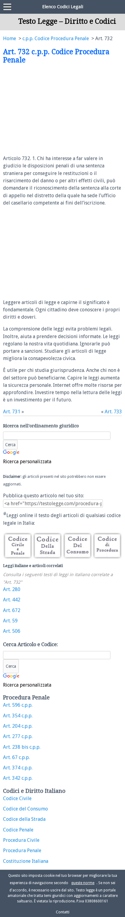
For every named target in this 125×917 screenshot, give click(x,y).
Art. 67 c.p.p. (16, 757)
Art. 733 (113, 412)
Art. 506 (11, 631)
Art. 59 (10, 621)
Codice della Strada (24, 819)
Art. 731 (11, 412)
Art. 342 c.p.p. (17, 778)
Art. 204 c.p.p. (17, 726)
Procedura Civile (21, 840)
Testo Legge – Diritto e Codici (67, 21)
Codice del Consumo (25, 809)
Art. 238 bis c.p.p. (21, 747)
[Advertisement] (54, 109)
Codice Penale (18, 830)
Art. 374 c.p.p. (17, 768)
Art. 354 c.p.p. (17, 716)
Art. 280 (11, 589)
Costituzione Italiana (25, 861)
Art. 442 (11, 600)
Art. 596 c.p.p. (17, 705)
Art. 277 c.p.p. (17, 736)
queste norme (82, 883)
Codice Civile (17, 798)
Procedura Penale (22, 850)
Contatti (62, 912)
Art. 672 (11, 610)
